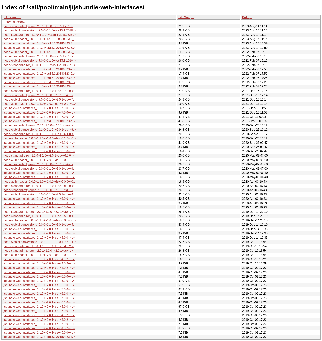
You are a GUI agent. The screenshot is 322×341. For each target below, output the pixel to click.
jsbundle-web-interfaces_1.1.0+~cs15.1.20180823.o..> (39, 77)
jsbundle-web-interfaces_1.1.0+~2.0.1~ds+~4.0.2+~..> (39, 259)
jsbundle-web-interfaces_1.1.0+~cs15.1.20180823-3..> (39, 43)
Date (245, 17)
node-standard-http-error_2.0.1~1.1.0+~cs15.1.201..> (38, 26)
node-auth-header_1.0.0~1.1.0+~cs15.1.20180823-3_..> (40, 39)
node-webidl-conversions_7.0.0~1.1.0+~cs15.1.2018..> (40, 30)
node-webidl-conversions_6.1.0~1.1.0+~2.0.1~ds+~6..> (40, 129)
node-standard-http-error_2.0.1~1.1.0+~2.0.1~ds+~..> (38, 95)
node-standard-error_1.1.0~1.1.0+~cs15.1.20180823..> (40, 34)
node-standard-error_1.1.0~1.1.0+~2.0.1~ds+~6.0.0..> (39, 155)
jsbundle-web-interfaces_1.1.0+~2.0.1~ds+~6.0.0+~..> (39, 172)
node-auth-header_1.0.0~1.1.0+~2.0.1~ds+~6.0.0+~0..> (40, 160)
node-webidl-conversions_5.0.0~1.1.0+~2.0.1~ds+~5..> (40, 224)
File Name (11, 17)
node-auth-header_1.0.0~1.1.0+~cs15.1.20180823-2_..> (40, 52)
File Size (184, 17)
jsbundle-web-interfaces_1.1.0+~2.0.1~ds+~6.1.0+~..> (39, 142)
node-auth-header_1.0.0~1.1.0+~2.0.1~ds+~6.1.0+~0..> (40, 138)
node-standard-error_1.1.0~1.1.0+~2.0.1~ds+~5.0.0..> (39, 216)
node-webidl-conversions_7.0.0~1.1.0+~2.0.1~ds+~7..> (40, 99)
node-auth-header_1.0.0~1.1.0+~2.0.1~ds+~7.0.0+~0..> (40, 103)
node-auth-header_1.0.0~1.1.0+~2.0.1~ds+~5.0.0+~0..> (40, 220)
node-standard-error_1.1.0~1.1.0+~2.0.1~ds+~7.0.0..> (39, 91)
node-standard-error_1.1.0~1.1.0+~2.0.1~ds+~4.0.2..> (39, 246)
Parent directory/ (14, 21)
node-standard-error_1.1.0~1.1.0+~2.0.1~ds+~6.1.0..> (39, 134)
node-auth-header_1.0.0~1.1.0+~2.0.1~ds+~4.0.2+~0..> (40, 254)
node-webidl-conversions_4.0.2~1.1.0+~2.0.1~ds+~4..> (40, 241)
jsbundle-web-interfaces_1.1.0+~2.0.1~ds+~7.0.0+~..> (39, 108)
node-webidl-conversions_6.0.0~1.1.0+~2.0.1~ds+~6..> (40, 168)
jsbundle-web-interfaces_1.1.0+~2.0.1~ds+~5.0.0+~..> (39, 229)
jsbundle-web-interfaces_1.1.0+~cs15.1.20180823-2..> (39, 69)
